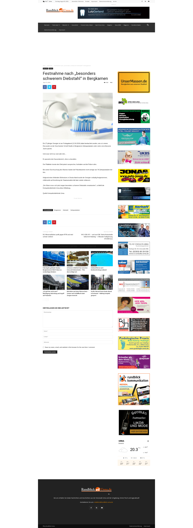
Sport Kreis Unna (99, 25)
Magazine (126, 25)
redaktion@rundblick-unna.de (103, 502)
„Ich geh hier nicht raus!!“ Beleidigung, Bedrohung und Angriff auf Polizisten (53, 293)
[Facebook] (142, 1)
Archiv (115, 1)
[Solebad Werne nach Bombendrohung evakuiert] (102, 258)
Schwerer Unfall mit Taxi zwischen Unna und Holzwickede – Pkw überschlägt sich (77, 270)
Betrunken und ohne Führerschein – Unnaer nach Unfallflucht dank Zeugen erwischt (77, 293)
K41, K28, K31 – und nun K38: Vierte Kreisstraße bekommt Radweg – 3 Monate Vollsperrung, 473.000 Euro (97, 237)
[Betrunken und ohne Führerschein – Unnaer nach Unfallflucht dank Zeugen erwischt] (78, 282)
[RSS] (145, 1)
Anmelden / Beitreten (78, 1)
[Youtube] (148, 1)
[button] (147, 25)
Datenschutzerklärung (105, 1)
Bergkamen (57, 210)
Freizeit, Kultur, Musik (87, 25)
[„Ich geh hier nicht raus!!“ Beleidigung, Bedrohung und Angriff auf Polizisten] (54, 282)
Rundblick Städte (136, 25)
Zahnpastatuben (75, 210)
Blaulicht (65, 25)
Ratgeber (109, 25)
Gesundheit (75, 25)
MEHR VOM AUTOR (88, 246)
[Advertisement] (96, 47)
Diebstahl (65, 210)
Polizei (50, 68)
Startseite (46, 25)
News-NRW (118, 25)
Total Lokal (55, 25)
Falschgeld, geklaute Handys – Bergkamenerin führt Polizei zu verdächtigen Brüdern (52, 270)
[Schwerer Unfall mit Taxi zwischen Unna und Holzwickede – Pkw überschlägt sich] (78, 258)
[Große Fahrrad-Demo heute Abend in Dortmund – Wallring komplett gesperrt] (102, 282)
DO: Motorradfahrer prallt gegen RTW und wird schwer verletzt (58, 236)
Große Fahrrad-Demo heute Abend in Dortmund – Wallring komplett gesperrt (101, 293)
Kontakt (87, 1)
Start (44, 65)
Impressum (94, 1)
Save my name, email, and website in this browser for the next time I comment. (70, 347)
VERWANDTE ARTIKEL (69, 246)
